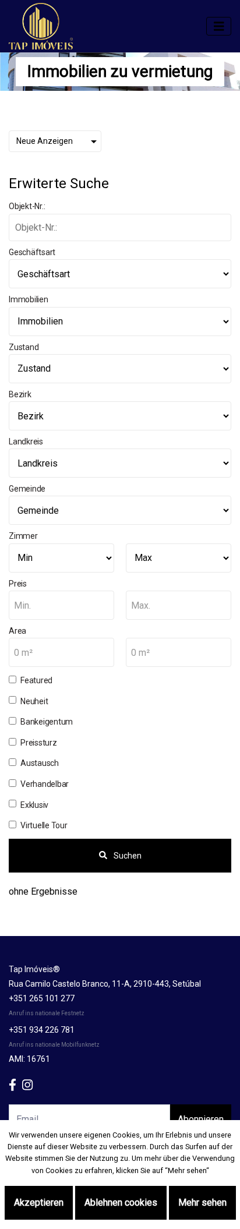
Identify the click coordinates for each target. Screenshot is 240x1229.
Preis (18, 583)
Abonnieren (201, 1119)
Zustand (23, 347)
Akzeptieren (38, 1202)
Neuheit (34, 701)
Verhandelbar (44, 784)
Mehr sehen (202, 1202)
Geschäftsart (32, 252)
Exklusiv (34, 805)
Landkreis (26, 441)
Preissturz (38, 742)
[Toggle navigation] (219, 26)
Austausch (39, 763)
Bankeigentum (46, 721)
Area (17, 630)
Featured (36, 680)
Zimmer (23, 536)
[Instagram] (30, 1085)
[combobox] (61, 605)
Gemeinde (27, 488)
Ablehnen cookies (120, 1202)
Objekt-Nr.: (27, 206)
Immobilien (28, 299)
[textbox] (61, 605)
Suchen (127, 855)
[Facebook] (15, 1085)
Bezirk (20, 394)
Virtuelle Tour (44, 825)
